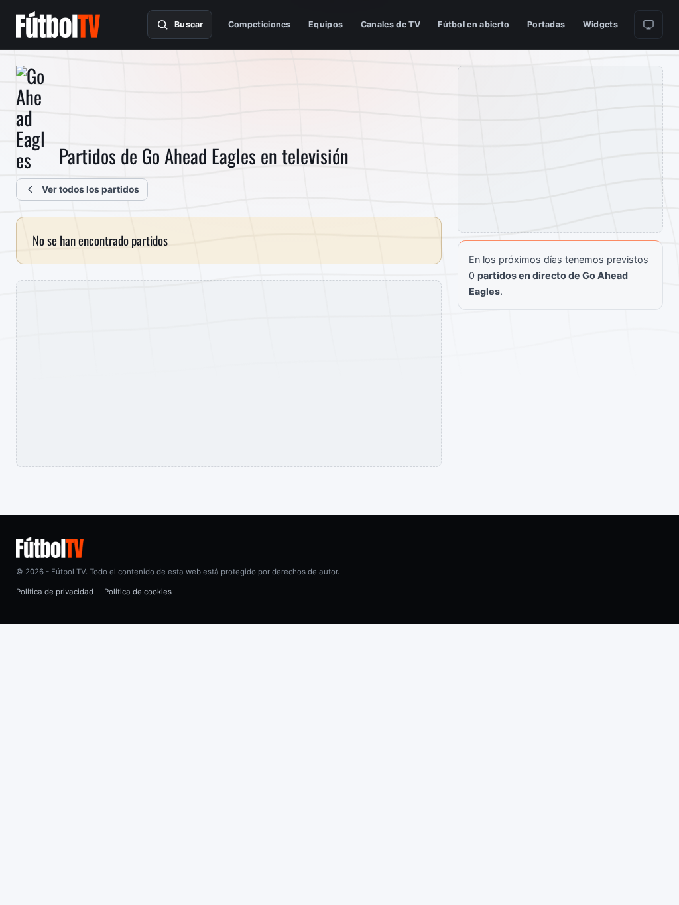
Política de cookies (138, 591)
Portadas (546, 24)
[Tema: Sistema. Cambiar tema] (648, 24)
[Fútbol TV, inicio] (58, 24)
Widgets (600, 24)
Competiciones (259, 24)
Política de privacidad (54, 591)
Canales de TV (390, 24)
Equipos (325, 24)
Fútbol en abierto (473, 24)
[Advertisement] (229, 373)
